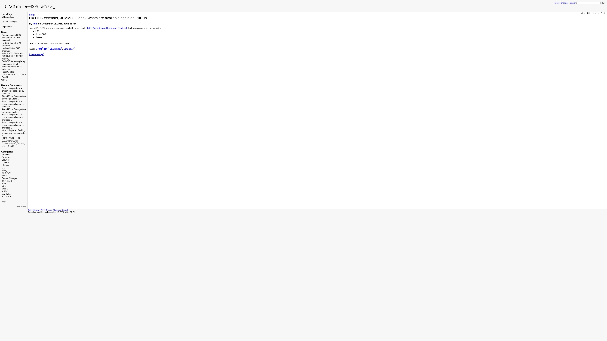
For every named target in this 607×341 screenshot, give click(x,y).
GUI (4, 168)
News (4, 176)
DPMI (39, 49)
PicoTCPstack (8, 72)
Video (4, 186)
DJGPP (5, 163)
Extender (69, 49)
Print (603, 13)
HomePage (7, 14)
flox (35, 23)
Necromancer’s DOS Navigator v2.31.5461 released (11, 38)
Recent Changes (561, 3)
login (4, 201)
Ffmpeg (5, 165)
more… (4, 80)
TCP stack (7, 181)
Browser (5, 160)
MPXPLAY (7, 173)
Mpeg (4, 170)
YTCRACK (7, 197)
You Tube (6, 194)
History (596, 13)
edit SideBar (21, 206)
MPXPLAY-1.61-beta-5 (12, 53)
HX (45, 49)
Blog (31, 14)
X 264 (4, 191)
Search (573, 3)
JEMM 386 (55, 49)
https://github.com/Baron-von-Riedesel (107, 28)
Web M (5, 189)
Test (4, 183)
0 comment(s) (36, 54)
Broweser (6, 157)
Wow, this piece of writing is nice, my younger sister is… (14, 133)
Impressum (7, 27)
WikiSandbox (8, 17)
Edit (589, 13)
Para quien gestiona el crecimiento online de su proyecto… (13, 91)
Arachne (5, 155)
